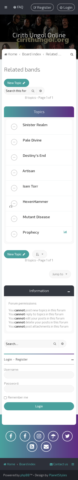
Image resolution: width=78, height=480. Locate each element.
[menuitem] (18, 7)
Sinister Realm (35, 124)
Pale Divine (32, 140)
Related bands (22, 69)
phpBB (25, 475)
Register (22, 359)
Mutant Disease (36, 216)
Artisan (29, 170)
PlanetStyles (58, 475)
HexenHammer (35, 201)
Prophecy (31, 232)
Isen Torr (30, 186)
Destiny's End (34, 155)
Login (8, 359)
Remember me (18, 397)
